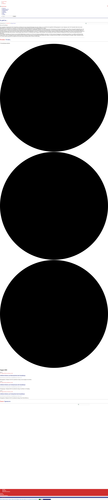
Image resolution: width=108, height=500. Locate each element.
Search (14, 16)
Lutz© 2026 (3, 497)
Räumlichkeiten (5, 10)
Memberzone (4, 3)
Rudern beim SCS (5, 9)
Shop (3, 2)
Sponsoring (4, 12)
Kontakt (3, 14)
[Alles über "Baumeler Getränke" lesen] (90, 404)
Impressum (4, 490)
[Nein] (51, 499)
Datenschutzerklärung (6, 491)
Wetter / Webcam (4, 1)
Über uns (4, 8)
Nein (42, 499)
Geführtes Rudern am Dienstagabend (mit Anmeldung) (12, 375)
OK (39, 499)
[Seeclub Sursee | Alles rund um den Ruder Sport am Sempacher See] (3, 6)
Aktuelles (4, 11)
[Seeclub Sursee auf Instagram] (55, 4)
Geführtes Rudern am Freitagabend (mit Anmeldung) (12, 393)
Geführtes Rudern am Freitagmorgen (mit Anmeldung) (12, 384)
